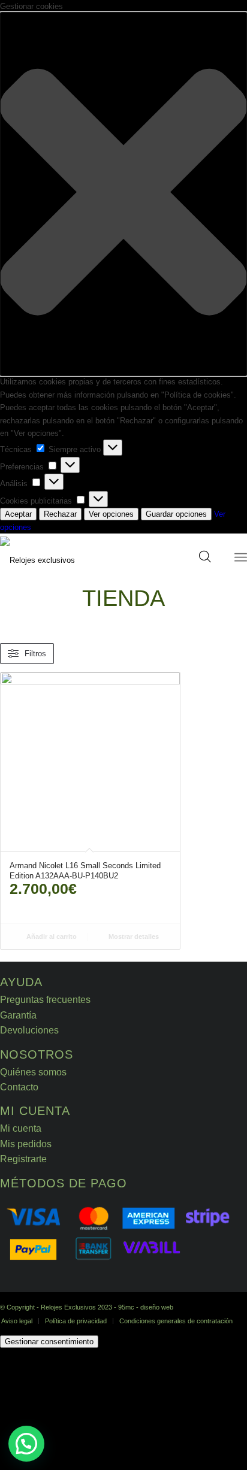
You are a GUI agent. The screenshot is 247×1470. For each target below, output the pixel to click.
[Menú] (240, 557)
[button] (123, 194)
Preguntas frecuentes (45, 1000)
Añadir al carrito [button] (51, 936)
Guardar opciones (176, 514)
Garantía (18, 1015)
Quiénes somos (33, 1072)
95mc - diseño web (145, 1307)
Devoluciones (29, 1030)
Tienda (123, 598)
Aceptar (18, 514)
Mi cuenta (20, 1128)
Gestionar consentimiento (49, 1341)
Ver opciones (111, 514)
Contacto (19, 1087)
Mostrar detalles (133, 936)
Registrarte (23, 1159)
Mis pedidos (26, 1144)
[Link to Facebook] (220, 1307)
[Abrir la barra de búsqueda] (205, 560)
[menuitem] (75, 1321)
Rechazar (60, 514)
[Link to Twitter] (238, 1307)
